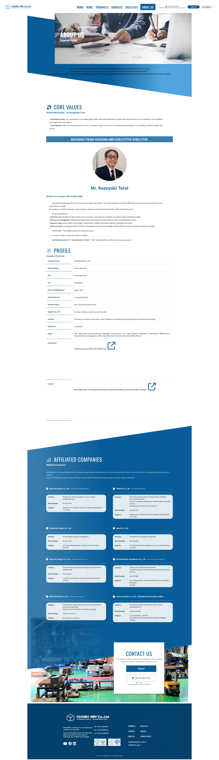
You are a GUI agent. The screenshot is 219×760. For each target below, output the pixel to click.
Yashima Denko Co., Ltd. (136, 742)
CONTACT (143, 731)
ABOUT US (148, 7)
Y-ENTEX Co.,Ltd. (134, 745)
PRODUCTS (102, 7)
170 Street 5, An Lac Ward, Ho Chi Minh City (90, 349)
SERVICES (116, 7)
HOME (80, 7)
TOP (65, 27)
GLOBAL (206, 7)
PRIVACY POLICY (145, 736)
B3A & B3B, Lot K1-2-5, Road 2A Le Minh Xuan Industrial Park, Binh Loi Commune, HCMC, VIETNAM (110, 389)
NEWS (89, 7)
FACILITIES (131, 7)
